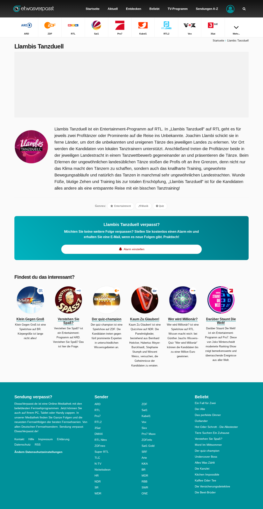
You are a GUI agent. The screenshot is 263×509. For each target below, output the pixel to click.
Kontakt (19, 439)
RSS (37, 444)
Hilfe (31, 439)
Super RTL (102, 451)
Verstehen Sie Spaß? (208, 438)
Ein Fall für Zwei (205, 403)
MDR (145, 475)
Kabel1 (146, 416)
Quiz (161, 206)
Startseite (218, 40)
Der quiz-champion (207, 450)
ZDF (144, 404)
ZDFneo (100, 445)
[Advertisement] (131, 84)
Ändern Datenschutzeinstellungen (38, 452)
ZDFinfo (147, 439)
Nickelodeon (103, 469)
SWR (145, 487)
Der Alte (200, 409)
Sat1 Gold (148, 445)
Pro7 (98, 416)
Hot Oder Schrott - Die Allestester (216, 426)
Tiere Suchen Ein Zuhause (212, 432)
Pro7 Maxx (149, 433)
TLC (97, 457)
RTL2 (98, 422)
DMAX (99, 433)
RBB (144, 481)
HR (97, 475)
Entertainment (122, 206)
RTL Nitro (101, 439)
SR (96, 487)
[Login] (230, 8)
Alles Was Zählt (205, 462)
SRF (144, 451)
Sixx (144, 428)
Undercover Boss (206, 456)
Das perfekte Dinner (208, 415)
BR (143, 469)
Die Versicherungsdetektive (212, 486)
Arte (144, 457)
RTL (97, 410)
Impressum (45, 439)
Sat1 (145, 410)
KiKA (145, 463)
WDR (98, 493)
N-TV (98, 463)
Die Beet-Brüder (205, 492)
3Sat (97, 428)
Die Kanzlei (202, 468)
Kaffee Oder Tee (205, 480)
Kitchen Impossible (207, 474)
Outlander (201, 421)
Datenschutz (22, 444)
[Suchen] (244, 8)
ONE (145, 493)
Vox (144, 422)
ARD (97, 404)
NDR (98, 481)
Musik (144, 206)
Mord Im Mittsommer (208, 444)
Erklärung (63, 439)
